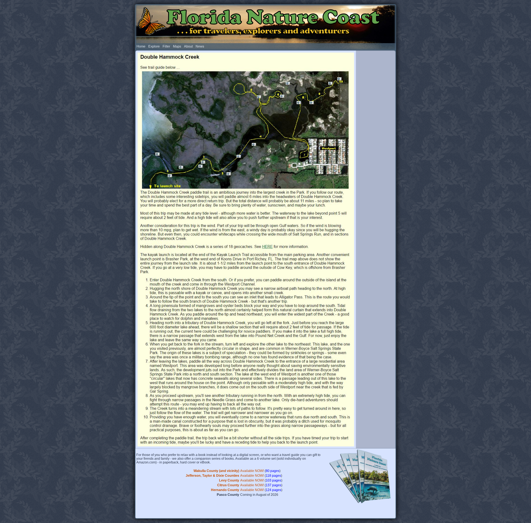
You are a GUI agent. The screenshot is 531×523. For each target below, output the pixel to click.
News (200, 46)
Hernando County (225, 490)
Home (140, 46)
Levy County (229, 480)
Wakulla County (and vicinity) (216, 471)
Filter (166, 46)
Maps (177, 46)
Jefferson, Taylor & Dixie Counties (212, 475)
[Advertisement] (375, 116)
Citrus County (228, 485)
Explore (154, 46)
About (188, 46)
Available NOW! (252, 471)
